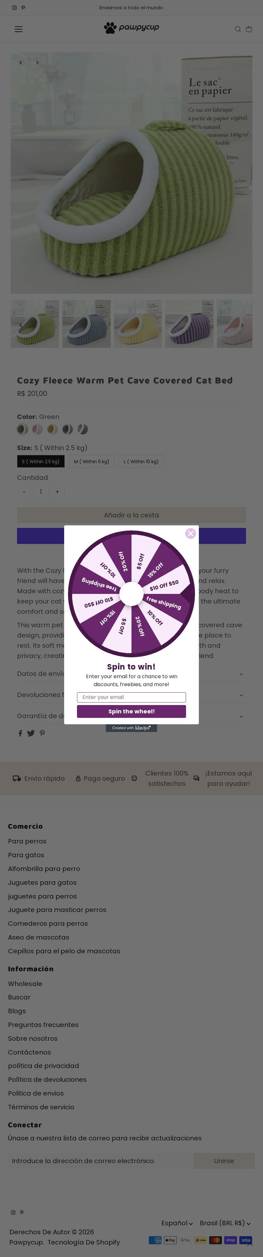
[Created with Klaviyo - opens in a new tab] (131, 728)
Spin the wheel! (131, 711)
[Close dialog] (190, 533)
